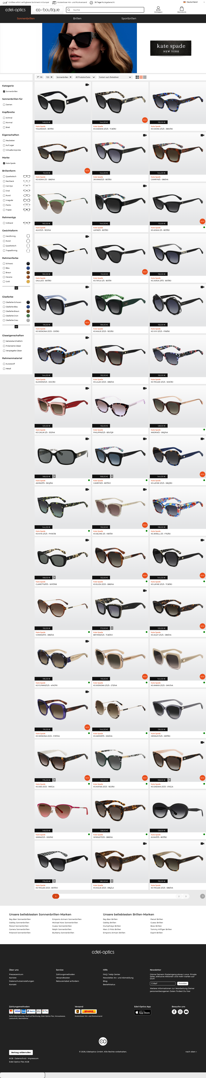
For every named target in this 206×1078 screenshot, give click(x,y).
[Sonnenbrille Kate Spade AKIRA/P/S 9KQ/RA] (63, 455)
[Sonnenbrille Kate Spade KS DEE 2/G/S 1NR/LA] (63, 759)
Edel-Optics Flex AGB (19, 1062)
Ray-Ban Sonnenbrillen (20, 919)
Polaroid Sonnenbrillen (20, 933)
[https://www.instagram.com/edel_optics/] (180, 1012)
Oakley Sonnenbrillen (19, 922)
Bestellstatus (109, 984)
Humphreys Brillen (112, 926)
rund (8, 241)
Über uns (13, 970)
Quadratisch (11, 176)
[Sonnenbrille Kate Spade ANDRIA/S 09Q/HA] (178, 405)
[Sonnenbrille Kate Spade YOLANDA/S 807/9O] (63, 101)
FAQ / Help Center (111, 974)
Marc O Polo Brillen (112, 929)
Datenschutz (20, 1058)
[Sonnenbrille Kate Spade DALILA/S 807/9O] (63, 253)
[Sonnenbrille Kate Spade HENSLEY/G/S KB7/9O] (178, 708)
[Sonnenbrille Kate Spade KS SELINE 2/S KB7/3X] (120, 506)
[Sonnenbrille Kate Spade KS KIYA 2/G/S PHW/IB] (63, 506)
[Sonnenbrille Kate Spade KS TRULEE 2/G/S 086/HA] (178, 860)
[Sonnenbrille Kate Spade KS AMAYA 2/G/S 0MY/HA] (178, 658)
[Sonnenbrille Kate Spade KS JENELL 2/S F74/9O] (178, 506)
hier (188, 991)
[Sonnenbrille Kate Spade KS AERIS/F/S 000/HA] (120, 708)
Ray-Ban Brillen (110, 919)
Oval (8, 191)
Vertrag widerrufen (21, 1052)
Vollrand (9, 223)
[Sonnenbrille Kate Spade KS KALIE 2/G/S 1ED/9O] (120, 304)
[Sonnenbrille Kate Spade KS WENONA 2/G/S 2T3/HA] (120, 658)
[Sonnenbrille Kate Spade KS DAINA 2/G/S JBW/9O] (178, 101)
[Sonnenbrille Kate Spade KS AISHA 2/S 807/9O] (178, 202)
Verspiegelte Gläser (14, 351)
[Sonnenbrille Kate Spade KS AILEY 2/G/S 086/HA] (178, 607)
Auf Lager (10, 145)
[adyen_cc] (11, 1011)
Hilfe (105, 970)
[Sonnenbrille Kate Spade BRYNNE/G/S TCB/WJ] (120, 607)
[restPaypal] (31, 1011)
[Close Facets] (16, 77)
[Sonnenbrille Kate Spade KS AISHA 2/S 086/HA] (63, 152)
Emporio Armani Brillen (114, 933)
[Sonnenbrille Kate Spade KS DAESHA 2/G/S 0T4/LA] (178, 759)
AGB (11, 1058)
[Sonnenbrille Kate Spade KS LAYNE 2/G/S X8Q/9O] (178, 455)
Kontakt (12, 984)
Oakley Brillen (109, 922)
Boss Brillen (156, 926)
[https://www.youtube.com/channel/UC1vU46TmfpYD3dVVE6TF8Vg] (186, 1012)
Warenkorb (181, 12)
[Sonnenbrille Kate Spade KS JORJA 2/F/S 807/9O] (178, 253)
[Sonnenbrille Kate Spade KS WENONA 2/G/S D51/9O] (63, 304)
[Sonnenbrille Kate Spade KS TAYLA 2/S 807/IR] (120, 253)
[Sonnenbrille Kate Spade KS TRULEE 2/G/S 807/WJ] (63, 860)
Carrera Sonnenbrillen (19, 929)
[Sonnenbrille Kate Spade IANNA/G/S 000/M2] (63, 810)
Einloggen (158, 12)
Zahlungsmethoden (65, 974)
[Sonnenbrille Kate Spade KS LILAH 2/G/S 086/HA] (120, 354)
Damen (9, 105)
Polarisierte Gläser (13, 346)
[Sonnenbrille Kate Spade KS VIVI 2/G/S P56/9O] (178, 304)
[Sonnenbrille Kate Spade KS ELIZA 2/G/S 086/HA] (120, 557)
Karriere (12, 978)
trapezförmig (11, 250)
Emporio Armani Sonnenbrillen (67, 919)
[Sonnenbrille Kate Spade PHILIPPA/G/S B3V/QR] (120, 405)
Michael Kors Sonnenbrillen (65, 922)
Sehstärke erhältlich (14, 341)
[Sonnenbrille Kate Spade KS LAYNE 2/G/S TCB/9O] (178, 557)
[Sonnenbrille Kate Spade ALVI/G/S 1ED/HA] (63, 202)
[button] (15, 10)
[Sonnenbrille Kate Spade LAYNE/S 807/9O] (120, 202)
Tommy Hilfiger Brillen (161, 929)
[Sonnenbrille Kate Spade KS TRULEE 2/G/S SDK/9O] (178, 354)
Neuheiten (10, 140)
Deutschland (192, 2)
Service (59, 970)
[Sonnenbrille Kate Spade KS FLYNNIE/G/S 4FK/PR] (63, 658)
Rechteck (10, 181)
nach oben (191, 1052)
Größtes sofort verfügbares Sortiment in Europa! (28, 2)
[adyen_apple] (38, 1011)
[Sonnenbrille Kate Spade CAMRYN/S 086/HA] (178, 152)
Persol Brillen (157, 919)
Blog (105, 981)
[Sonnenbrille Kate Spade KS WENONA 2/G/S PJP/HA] (63, 708)
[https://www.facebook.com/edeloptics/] (174, 1012)
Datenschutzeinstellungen (21, 981)
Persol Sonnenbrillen (19, 926)
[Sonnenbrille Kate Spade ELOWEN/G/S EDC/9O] (63, 354)
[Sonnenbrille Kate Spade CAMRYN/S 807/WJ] (120, 455)
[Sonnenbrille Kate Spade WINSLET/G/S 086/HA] (120, 810)
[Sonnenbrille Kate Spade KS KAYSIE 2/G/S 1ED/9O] (120, 759)
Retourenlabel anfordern (67, 981)
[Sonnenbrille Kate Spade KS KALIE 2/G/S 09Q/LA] (120, 860)
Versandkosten (63, 978)
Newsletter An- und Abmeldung (118, 978)
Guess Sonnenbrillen (62, 926)
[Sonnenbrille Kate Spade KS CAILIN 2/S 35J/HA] (63, 405)
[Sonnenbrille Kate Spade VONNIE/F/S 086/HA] (63, 607)
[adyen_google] (45, 1011)
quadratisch (11, 246)
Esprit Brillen (157, 933)
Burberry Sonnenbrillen (63, 933)
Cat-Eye (9, 186)
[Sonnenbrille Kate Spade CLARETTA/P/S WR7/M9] (63, 557)
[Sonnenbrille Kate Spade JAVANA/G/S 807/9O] (120, 152)
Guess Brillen (157, 922)
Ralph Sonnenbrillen (61, 929)
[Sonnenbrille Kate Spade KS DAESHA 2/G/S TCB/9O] (120, 101)
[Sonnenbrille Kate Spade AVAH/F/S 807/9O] (178, 810)
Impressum (33, 1058)
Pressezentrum (16, 974)
